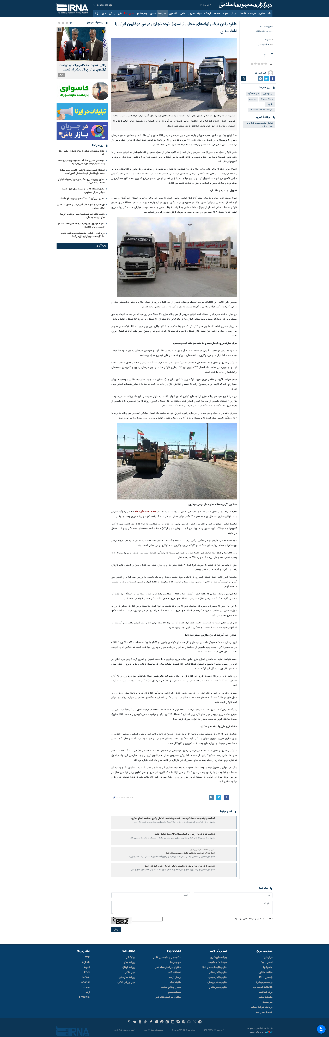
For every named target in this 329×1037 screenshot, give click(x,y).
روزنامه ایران (129, 962)
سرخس (252, 99)
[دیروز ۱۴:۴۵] (82, 44)
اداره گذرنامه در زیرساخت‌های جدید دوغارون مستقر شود (190, 853)
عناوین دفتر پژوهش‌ (217, 982)
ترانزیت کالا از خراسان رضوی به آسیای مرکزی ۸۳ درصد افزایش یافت (185, 834)
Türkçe (85, 977)
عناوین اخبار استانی (218, 972)
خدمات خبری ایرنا (264, 1012)
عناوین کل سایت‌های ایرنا (214, 967)
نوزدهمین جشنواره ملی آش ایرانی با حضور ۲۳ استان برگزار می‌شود (81, 206)
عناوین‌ (262, 14)
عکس (153, 14)
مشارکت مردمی (265, 997)
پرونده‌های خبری (218, 957)
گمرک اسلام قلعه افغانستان (261, 110)
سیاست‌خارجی (194, 14)
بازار (119, 14)
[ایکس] (194, 1022)
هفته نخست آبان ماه (145, 512)
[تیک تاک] (145, 1022)
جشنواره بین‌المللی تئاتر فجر (168, 997)
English (85, 962)
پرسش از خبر (175, 977)
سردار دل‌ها (175, 962)
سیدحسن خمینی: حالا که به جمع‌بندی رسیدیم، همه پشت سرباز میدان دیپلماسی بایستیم (81, 162)
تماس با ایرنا (266, 962)
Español (85, 982)
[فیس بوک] (151, 1022)
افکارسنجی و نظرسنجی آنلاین (167, 957)
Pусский (85, 987)
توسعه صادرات (267, 99)
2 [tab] (67, 23)
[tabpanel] (82, 53)
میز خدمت (267, 1002)
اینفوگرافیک (175, 982)
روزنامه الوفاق (128, 967)
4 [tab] (59, 23)
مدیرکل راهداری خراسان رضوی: (202, 849)
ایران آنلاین (130, 972)
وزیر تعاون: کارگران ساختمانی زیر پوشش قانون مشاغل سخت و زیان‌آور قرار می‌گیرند (83, 234)
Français (84, 997)
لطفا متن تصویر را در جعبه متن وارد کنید (253, 918)
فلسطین (173, 14)
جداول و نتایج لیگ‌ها (171, 987)
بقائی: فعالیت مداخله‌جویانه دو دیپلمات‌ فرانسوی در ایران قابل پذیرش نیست (82, 67)
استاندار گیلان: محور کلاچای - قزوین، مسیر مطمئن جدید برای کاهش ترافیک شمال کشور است (82, 171)
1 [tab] (71, 23)
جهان (225, 14)
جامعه (217, 14)
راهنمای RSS (265, 977)
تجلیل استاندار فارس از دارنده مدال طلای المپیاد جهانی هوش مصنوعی (83, 190)
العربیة (87, 967)
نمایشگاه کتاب (174, 972)
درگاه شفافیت (265, 992)
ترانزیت (270, 104)
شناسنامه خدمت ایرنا (262, 987)
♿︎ (321, 1029)
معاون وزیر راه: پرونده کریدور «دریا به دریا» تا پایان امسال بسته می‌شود (81, 181)
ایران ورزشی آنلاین (126, 982)
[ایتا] (167, 1022)
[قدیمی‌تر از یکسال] (226, 822)
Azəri (87, 972)
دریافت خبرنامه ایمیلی (261, 1007)
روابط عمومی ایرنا (264, 982)
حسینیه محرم (174, 992)
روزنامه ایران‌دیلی (127, 977)
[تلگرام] (200, 1022)
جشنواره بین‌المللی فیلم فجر (168, 967)
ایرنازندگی (130, 957)
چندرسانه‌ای (141, 14)
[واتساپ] (129, 1022)
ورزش (233, 14)
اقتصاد (242, 14)
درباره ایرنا (267, 957)
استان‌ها (162, 14)
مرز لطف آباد (253, 94)
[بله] (178, 1022)
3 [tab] (63, 23)
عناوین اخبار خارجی (217, 977)
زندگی (112, 14)
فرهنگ (207, 14)
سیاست (252, 14)
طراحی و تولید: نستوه (258, 1032)
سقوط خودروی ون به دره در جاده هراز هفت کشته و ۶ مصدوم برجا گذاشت (81, 225)
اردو (88, 992)
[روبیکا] (189, 1022)
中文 (87, 957)
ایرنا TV (127, 14)
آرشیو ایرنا (267, 967)
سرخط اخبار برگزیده (217, 962)
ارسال (116, 929)
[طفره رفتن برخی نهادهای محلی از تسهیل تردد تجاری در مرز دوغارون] (177, 257)
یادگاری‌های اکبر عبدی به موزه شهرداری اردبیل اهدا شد (81, 152)
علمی (182, 14)
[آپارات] (183, 1022)
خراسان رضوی (263, 44)
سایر (104, 14)
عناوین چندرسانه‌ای (218, 987)
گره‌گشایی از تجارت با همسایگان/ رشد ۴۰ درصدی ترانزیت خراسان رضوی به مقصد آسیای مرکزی (173, 818)
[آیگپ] (172, 1022)
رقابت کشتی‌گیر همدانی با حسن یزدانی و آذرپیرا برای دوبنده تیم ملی (82, 215)
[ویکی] (134, 1022)
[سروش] (162, 1022)
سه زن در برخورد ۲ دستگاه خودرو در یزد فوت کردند (82, 198)
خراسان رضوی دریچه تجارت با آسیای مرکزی (260, 124)
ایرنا (245, 5)
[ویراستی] (156, 1022)
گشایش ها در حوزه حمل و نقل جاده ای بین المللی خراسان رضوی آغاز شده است (179, 866)
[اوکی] (140, 1022)
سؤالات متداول (265, 972)
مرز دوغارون (268, 94)
